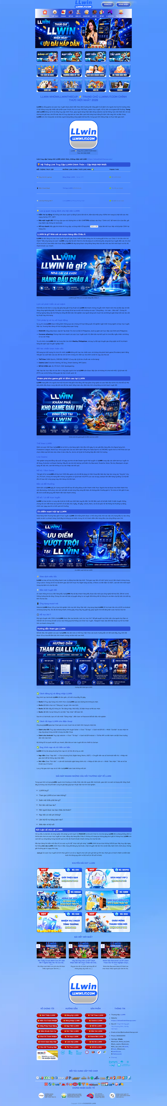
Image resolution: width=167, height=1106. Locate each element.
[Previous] (39, 33)
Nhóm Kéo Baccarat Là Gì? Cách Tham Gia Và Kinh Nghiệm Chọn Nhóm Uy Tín (116, 962)
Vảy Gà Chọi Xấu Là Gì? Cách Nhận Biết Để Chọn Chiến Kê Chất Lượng (83, 962)
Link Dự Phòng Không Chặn (74, 201)
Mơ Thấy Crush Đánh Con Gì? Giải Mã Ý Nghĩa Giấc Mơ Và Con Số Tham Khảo (51, 962)
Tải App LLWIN (68, 188)
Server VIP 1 (80, 177)
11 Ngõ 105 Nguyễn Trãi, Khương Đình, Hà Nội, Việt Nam (120, 1026)
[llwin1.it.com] (83, 4)
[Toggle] (37, 790)
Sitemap (114, 1057)
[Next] (127, 33)
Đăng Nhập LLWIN (69, 177)
